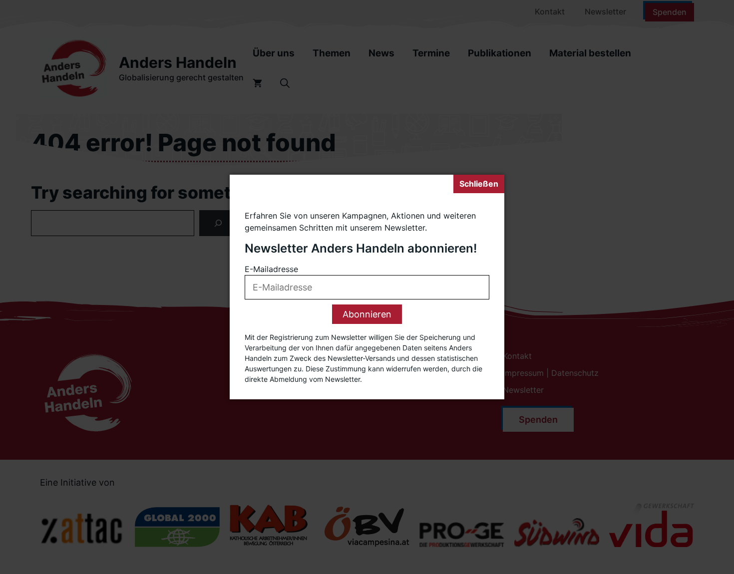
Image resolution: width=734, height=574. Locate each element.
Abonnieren (367, 314)
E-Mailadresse (271, 269)
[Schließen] (478, 184)
